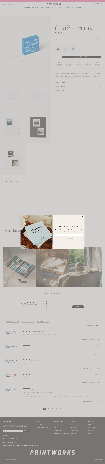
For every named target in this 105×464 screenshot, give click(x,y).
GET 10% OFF (68, 239)
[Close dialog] (83, 216)
